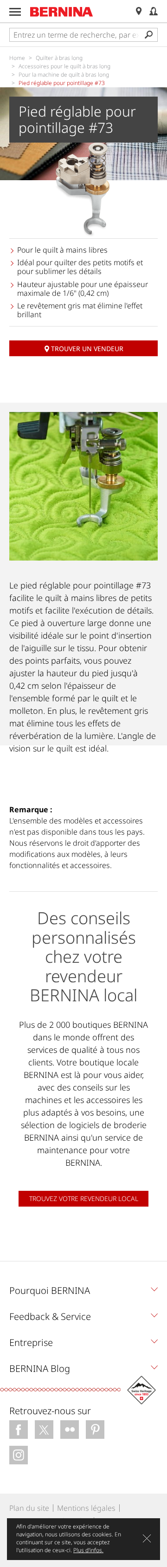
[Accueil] (61, 12)
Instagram (18, 1455)
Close (147, 1538)
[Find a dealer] (139, 11)
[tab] (83, 1293)
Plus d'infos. (88, 1550)
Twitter (44, 1429)
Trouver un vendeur (87, 348)
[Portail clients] (153, 11)
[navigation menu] (15, 12)
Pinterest (95, 1429)
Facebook (18, 1429)
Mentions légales (86, 1508)
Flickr (69, 1429)
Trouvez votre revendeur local (83, 1198)
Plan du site (29, 1508)
